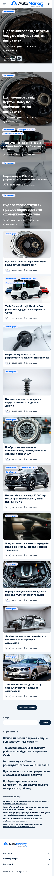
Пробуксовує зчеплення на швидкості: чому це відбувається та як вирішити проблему (25, 784)
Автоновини (9, 12)
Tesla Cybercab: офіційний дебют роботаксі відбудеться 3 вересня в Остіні (25, 751)
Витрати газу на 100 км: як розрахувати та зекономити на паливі (26, 763)
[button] (5, 4)
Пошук (6, 717)
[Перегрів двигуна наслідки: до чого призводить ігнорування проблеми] (27, 574)
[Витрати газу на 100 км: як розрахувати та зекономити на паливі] (27, 175)
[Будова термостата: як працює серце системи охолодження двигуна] (27, 210)
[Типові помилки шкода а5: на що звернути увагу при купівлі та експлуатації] (27, 667)
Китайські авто (12, 472)
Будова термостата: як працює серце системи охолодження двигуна (26, 773)
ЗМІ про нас (20, 872)
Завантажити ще (27, 707)
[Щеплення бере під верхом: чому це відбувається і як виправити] (27, 99)
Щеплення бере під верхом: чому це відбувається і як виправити (25, 739)
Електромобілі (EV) (26, 12)
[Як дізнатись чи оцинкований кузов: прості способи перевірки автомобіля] (27, 619)
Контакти (7, 872)
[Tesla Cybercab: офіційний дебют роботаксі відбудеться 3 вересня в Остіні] (27, 35)
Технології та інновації (13, 16)
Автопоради (9, 75)
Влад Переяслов (10, 824)
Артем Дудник (9, 801)
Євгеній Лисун (9, 807)
